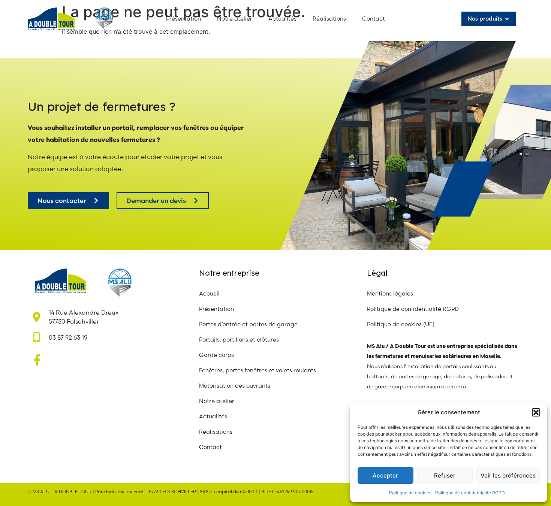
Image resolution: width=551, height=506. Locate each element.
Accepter (385, 475)
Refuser (444, 475)
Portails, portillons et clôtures (239, 339)
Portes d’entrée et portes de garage (248, 324)
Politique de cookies (410, 493)
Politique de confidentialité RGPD (470, 493)
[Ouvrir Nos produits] (507, 19)
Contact (210, 447)
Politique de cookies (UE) (400, 324)
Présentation (216, 308)
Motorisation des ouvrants (234, 385)
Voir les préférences (508, 475)
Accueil (209, 293)
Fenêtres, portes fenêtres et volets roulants (257, 370)
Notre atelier (217, 401)
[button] (536, 412)
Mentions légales (390, 293)
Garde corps (216, 354)
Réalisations (215, 431)
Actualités (213, 416)
